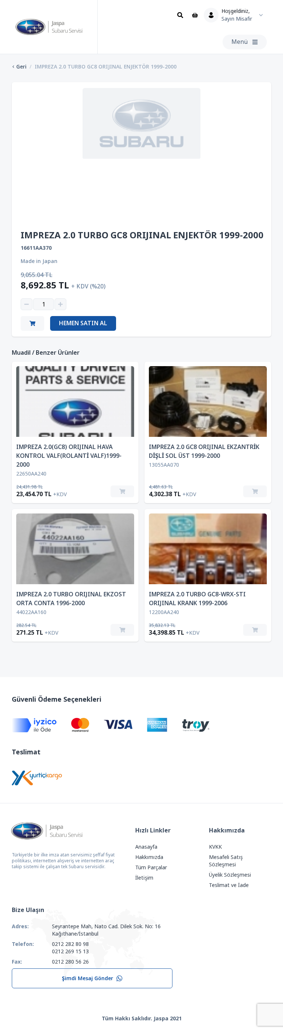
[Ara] (180, 15)
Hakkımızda (149, 857)
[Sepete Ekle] (122, 491)
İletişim (144, 877)
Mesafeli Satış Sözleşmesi (226, 860)
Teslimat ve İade (229, 885)
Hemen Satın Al (83, 323)
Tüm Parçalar (151, 867)
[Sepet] (195, 15)
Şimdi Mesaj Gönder (87, 978)
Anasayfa (146, 847)
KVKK (215, 847)
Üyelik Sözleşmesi (230, 875)
